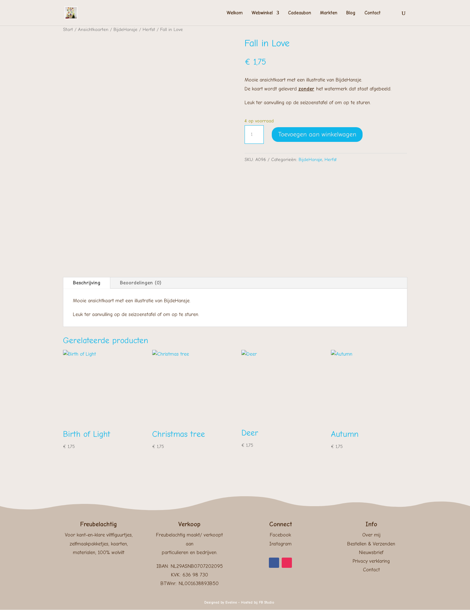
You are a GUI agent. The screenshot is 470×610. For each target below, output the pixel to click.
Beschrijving (86, 283)
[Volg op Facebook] (274, 563)
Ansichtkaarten (93, 29)
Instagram (280, 544)
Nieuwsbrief (371, 552)
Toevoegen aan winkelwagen (317, 134)
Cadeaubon (299, 13)
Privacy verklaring (371, 561)
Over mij (371, 535)
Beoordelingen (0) (140, 283)
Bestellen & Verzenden (371, 544)
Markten (328, 13)
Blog (351, 13)
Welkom (235, 13)
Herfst (149, 29)
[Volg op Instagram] (287, 563)
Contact (372, 13)
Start (68, 29)
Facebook (280, 535)
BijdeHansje (125, 29)
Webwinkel (262, 13)
